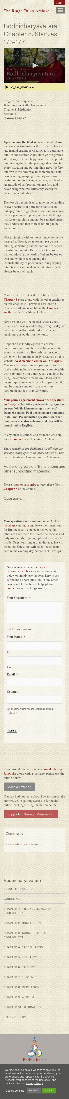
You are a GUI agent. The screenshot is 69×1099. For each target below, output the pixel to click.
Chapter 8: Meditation (22, 987)
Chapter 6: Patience (20, 967)
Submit (12, 730)
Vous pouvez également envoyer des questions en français (34, 401)
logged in (21, 843)
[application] (34, 65)
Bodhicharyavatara (22, 880)
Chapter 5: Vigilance (21, 957)
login (16, 484)
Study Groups (15, 1017)
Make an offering (19, 786)
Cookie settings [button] (15, 1090)
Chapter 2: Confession (22, 923)
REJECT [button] (33, 1090)
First (9, 652)
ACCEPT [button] (49, 1090)
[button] (35, 65)
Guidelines (13, 898)
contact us (19, 439)
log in (25, 525)
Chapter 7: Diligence (20, 977)
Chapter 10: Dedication (22, 1007)
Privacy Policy (34, 1083)
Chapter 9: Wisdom (19, 997)
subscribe (30, 484)
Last (9, 667)
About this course (19, 888)
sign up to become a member (29, 569)
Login (59, 2)
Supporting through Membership (30, 814)
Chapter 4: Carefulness (23, 947)
